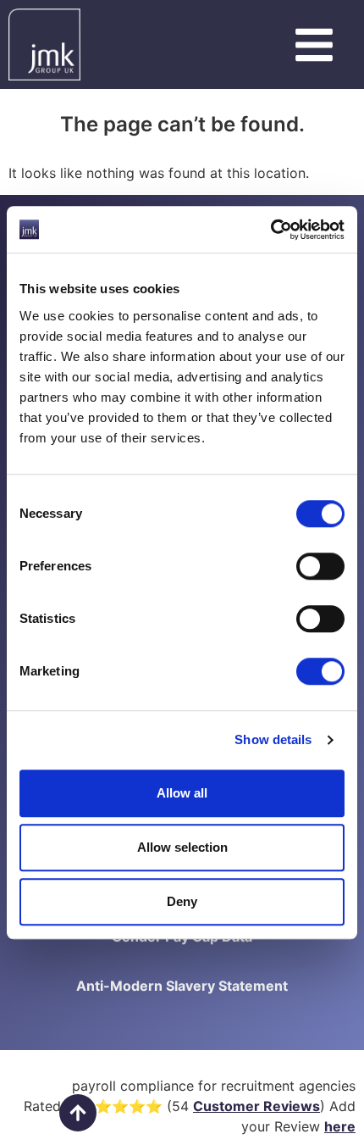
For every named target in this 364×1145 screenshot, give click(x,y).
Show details (273, 739)
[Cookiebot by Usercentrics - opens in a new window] (270, 230)
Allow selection (182, 847)
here (340, 1126)
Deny (182, 901)
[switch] (320, 566)
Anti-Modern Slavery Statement (182, 985)
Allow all (182, 793)
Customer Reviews (256, 1106)
